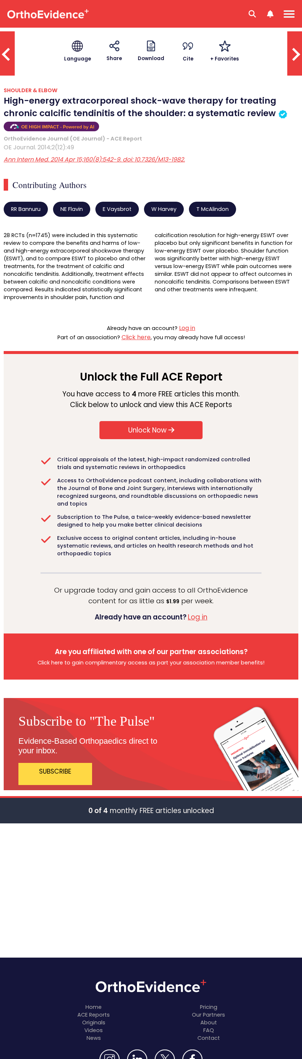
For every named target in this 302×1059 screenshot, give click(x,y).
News (94, 1038)
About (208, 1022)
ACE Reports (93, 1014)
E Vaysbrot (117, 209)
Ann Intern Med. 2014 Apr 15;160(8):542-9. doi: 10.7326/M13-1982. (94, 159)
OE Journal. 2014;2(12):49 (39, 147)
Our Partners (208, 1014)
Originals (93, 1022)
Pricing (208, 1007)
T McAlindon (212, 209)
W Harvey (163, 209)
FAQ (208, 1030)
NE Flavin (71, 209)
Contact (208, 1038)
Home (93, 1007)
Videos (93, 1030)
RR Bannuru (26, 209)
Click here (136, 337)
